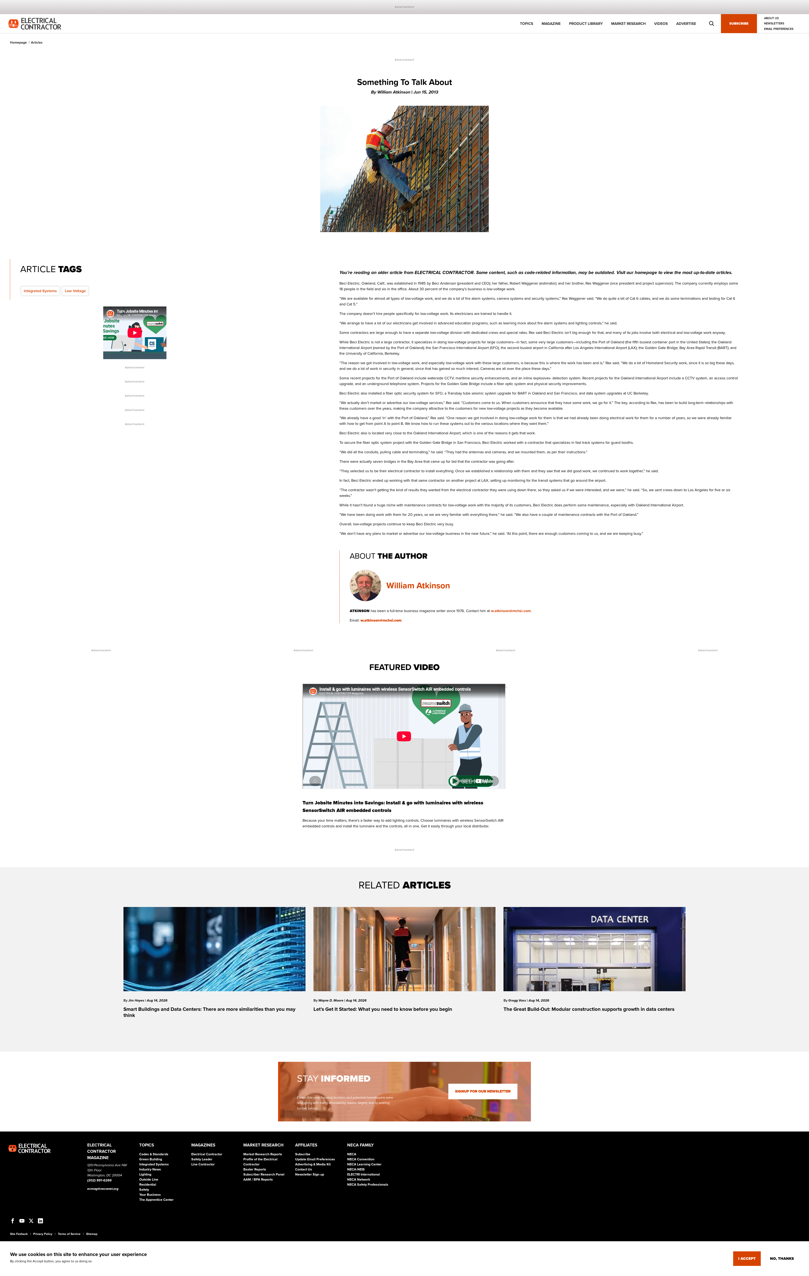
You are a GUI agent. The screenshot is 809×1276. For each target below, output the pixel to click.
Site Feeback (19, 1234)
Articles (37, 42)
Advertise (686, 23)
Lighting (145, 1174)
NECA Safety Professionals (367, 1184)
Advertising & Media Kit (313, 1164)
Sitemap (91, 1234)
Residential (147, 1184)
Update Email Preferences (315, 1159)
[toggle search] (711, 23)
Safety (144, 1190)
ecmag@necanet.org (102, 1189)
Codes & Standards (153, 1154)
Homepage (18, 42)
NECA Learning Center (364, 1164)
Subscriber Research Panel (263, 1174)
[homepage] (34, 23)
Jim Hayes (136, 1000)
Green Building (150, 1159)
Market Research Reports (262, 1154)
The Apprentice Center (156, 1200)
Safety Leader (201, 1159)
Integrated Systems (40, 291)
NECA (351, 1154)
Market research (628, 23)
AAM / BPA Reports (258, 1179)
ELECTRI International (363, 1174)
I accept (747, 1258)
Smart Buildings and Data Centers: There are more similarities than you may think (209, 1012)
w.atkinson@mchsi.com (511, 611)
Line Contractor (203, 1164)
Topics (526, 23)
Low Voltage (75, 291)
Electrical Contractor (206, 1154)
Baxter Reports (254, 1169)
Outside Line (148, 1179)
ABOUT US (771, 18)
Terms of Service (69, 1234)
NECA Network (358, 1179)
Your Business (150, 1195)
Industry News (150, 1169)
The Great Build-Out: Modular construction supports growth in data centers (589, 1009)
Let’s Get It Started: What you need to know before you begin (382, 1009)
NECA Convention (360, 1159)
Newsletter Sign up (309, 1174)
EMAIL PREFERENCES (778, 29)
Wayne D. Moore (331, 1000)
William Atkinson (418, 585)
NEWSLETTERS (774, 23)
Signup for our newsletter (483, 1091)
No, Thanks (782, 1258)
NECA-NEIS (356, 1169)
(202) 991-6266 (99, 1180)
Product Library (586, 23)
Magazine (551, 23)
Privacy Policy (42, 1234)
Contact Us (303, 1169)
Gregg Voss (517, 1000)
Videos (661, 23)
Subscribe (739, 23)
